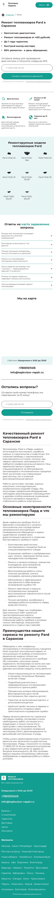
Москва (5, 846)
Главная (10, 14)
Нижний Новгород (33, 851)
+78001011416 (27, 367)
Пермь (5, 884)
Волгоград (36, 862)
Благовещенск (37, 889)
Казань (5, 862)
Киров (28, 884)
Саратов (6, 873)
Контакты (6, 831)
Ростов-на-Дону (10, 851)
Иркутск (6, 878)
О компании (8, 814)
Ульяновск (17, 884)
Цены (4, 827)
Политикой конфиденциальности (38, 81)
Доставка (6, 823)
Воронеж (22, 862)
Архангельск (41, 884)
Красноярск (38, 878)
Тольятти (29, 867)
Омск (26, 878)
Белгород (20, 889)
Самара (17, 878)
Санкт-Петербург (22, 846)
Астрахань (7, 889)
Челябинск (25, 857)
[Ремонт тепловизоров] (3, 778)
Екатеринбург (42, 857)
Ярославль (42, 867)
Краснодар (40, 846)
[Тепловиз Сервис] (3, 4)
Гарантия (6, 818)
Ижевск (17, 867)
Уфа (13, 862)
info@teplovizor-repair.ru (27, 372)
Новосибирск (9, 857)
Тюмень (39, 873)
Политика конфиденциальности (27, 894)
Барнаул (6, 867)
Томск (30, 873)
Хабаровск (19, 873)
